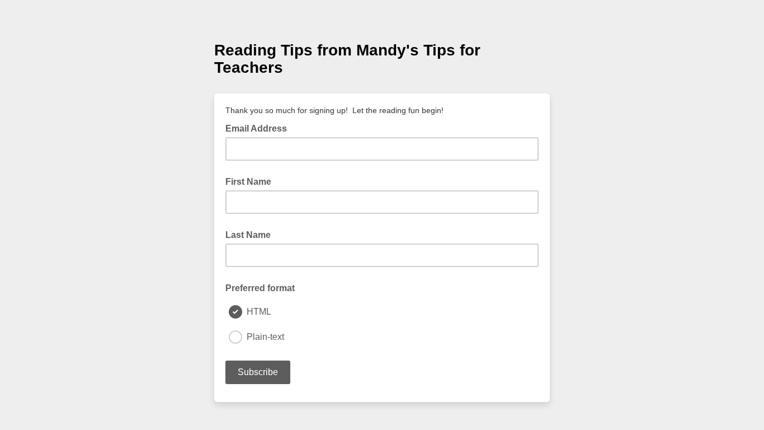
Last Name (248, 235)
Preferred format (260, 288)
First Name (248, 181)
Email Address (259, 127)
